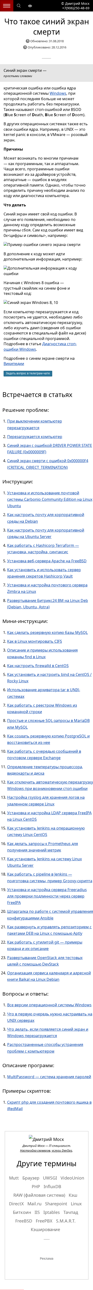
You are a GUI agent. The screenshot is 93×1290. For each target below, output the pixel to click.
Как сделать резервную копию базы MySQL (47, 632)
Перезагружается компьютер (34, 436)
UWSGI (50, 1178)
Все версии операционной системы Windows (49, 1005)
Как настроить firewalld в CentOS (38, 665)
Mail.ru (34, 1203)
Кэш (73, 1195)
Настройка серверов (35, 1150)
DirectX (16, 1203)
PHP (36, 1186)
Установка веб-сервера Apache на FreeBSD (47, 561)
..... (47, 1238)
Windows (58, 93)
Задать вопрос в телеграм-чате (28, 373)
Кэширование (45, 1229)
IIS (37, 1212)
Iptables (51, 1212)
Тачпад (70, 1212)
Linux (76, 1203)
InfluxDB (52, 1186)
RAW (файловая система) (39, 1195)
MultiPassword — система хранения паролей (49, 1076)
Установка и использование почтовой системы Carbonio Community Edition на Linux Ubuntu (49, 499)
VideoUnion (72, 1178)
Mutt (14, 1178)
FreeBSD (23, 1221)
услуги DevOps (62, 1150)
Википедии (14, 363)
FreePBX (44, 1221)
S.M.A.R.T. (66, 1221)
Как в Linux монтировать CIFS (34, 641)
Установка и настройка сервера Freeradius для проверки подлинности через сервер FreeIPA (47, 896)
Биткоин (22, 1212)
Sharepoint (56, 1203)
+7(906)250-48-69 (75, 8)
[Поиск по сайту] (19, 6)
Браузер (30, 1178)
